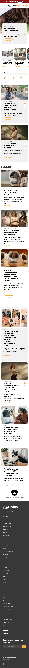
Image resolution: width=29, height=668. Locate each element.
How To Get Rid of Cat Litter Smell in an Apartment (7, 63)
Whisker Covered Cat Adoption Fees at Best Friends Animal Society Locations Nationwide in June (10, 338)
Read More (8, 40)
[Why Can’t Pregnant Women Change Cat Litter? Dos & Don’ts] (14, 371)
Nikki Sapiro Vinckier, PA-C (9, 228)
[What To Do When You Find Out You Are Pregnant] (14, 218)
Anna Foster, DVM (7, 381)
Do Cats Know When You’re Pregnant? (10, 145)
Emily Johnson (7, 26)
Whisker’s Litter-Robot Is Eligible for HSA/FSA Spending (11, 430)
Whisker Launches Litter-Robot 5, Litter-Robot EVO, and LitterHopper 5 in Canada (11, 275)
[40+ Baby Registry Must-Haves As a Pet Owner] (20, 54)
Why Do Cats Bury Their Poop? (11, 29)
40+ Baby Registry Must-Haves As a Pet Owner (20, 63)
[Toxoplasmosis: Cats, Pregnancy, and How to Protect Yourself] (14, 92)
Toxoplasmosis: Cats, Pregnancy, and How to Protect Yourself (11, 106)
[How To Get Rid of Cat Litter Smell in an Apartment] (7, 54)
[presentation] (14, 575)
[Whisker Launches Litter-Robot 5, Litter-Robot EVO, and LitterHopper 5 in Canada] (14, 258)
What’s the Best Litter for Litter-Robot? (10, 193)
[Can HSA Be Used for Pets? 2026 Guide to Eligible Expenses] (14, 457)
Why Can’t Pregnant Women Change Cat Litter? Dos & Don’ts (11, 387)
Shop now (20, 1)
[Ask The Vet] (25, 103)
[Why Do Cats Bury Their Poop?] (14, 21)
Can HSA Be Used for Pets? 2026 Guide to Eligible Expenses (11, 472)
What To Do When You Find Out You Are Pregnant (11, 232)
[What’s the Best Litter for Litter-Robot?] (14, 178)
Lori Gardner (6, 101)
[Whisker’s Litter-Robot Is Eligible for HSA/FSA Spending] (14, 415)
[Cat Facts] (25, 146)
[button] (23, 6)
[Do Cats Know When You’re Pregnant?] (14, 132)
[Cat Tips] (24, 50)
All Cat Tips (9, 297)
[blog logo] (14, 6)
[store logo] (10, 507)
